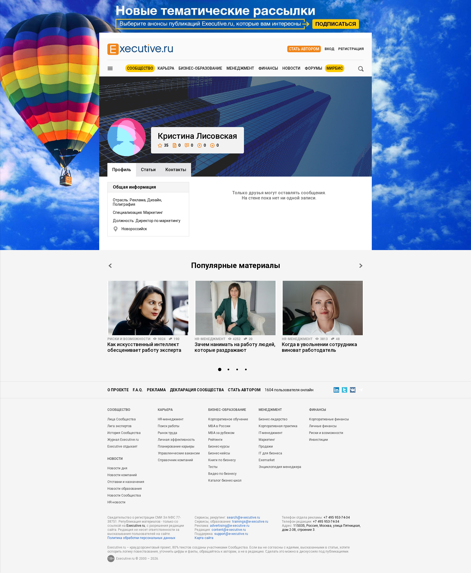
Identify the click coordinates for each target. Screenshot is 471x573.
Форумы (313, 68)
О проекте (118, 390)
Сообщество (140, 68)
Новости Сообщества (124, 495)
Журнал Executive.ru (123, 440)
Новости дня (117, 468)
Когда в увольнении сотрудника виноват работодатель (319, 347)
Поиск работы (168, 426)
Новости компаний (122, 475)
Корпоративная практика (278, 426)
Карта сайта (204, 538)
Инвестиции (318, 440)
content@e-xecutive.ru (229, 530)
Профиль (121, 169)
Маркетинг (267, 440)
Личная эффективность (176, 440)
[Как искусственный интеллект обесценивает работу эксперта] (148, 308)
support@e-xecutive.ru (231, 534)
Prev (110, 265)
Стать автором (304, 49)
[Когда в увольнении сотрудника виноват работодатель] (323, 308)
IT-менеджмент (270, 433)
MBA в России (219, 426)
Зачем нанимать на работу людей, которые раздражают (235, 347)
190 (176, 339)
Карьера (166, 68)
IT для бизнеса (270, 453)
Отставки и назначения (125, 482)
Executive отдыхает (122, 446)
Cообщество (118, 410)
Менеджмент (240, 68)
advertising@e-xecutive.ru (229, 526)
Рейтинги (215, 440)
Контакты (175, 169)
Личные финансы (323, 426)
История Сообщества (124, 433)
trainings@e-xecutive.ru (250, 521)
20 (250, 339)
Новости (291, 68)
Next (361, 265)
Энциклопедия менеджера (280, 467)
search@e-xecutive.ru (243, 517)
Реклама (156, 390)
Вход (329, 49)
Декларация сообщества (197, 390)
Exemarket (267, 460)
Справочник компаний (175, 460)
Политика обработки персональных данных (141, 538)
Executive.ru (135, 526)
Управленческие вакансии (179, 453)
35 (166, 145)
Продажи (266, 446)
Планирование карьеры (176, 446)
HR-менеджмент (210, 339)
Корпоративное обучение (228, 419)
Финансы (268, 68)
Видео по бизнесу (222, 474)
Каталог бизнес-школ (224, 480)
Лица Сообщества (121, 419)
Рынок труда (167, 433)
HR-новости (116, 502)
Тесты (213, 467)
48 (338, 339)
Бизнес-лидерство (273, 419)
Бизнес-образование (200, 68)
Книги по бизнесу (222, 460)
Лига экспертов (119, 426)
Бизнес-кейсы (219, 453)
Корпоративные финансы (329, 419)
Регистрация (351, 49)
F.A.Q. (138, 390)
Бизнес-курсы (219, 446)
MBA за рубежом (221, 433)
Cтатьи (148, 169)
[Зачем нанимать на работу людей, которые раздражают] (235, 308)
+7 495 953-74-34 (337, 517)
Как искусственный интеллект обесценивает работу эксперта (144, 347)
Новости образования (124, 489)
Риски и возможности (128, 339)
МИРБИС (335, 68)
